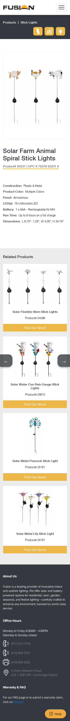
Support (18, 702)
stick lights (29, 22)
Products (9, 22)
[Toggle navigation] (61, 7)
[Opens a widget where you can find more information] (55, 714)
